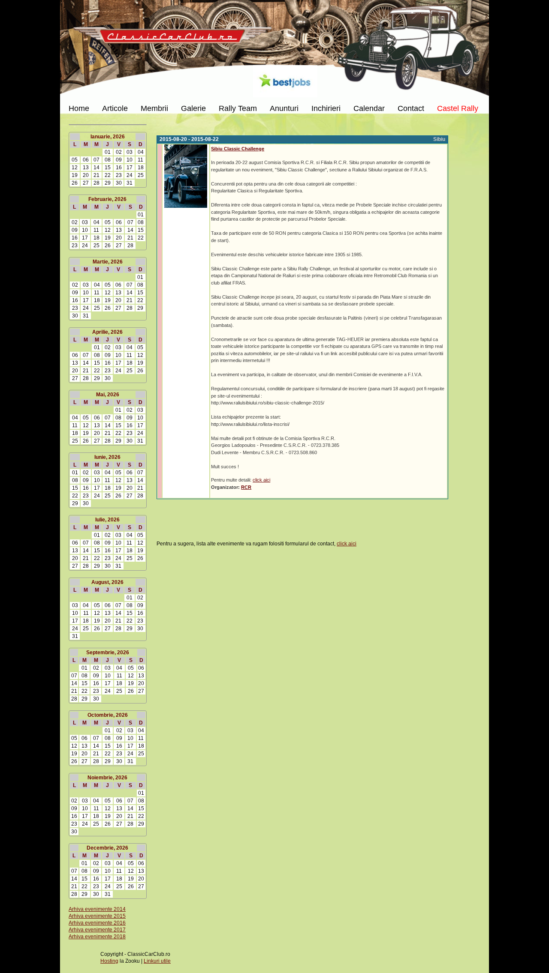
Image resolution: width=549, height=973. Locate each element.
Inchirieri (326, 108)
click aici (261, 479)
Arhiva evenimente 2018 (97, 937)
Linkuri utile (157, 961)
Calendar (369, 108)
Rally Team (238, 108)
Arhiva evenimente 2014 (97, 909)
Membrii (154, 108)
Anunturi (284, 108)
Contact (411, 108)
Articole (115, 108)
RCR (246, 487)
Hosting (109, 961)
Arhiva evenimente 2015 (97, 916)
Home (79, 108)
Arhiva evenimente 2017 (97, 930)
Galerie (193, 108)
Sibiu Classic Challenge (237, 148)
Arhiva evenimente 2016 (97, 923)
